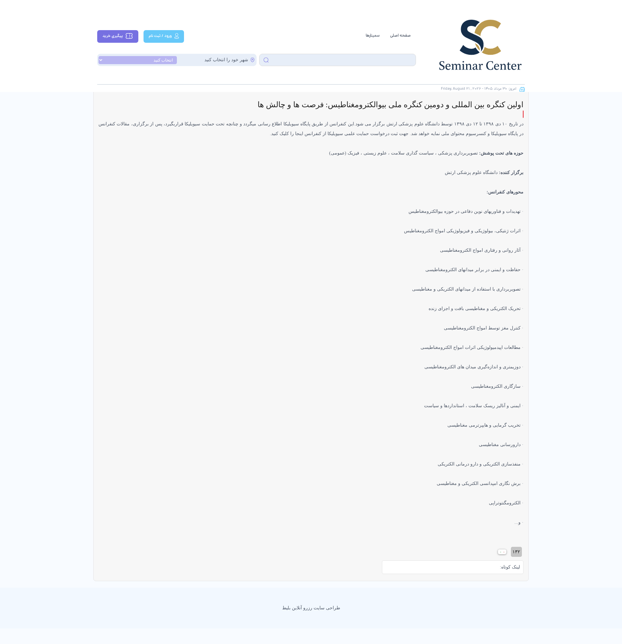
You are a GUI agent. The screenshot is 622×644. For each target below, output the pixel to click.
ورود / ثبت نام (160, 36)
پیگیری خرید (112, 36)
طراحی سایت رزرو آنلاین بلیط (311, 607)
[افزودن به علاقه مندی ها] (523, 114)
